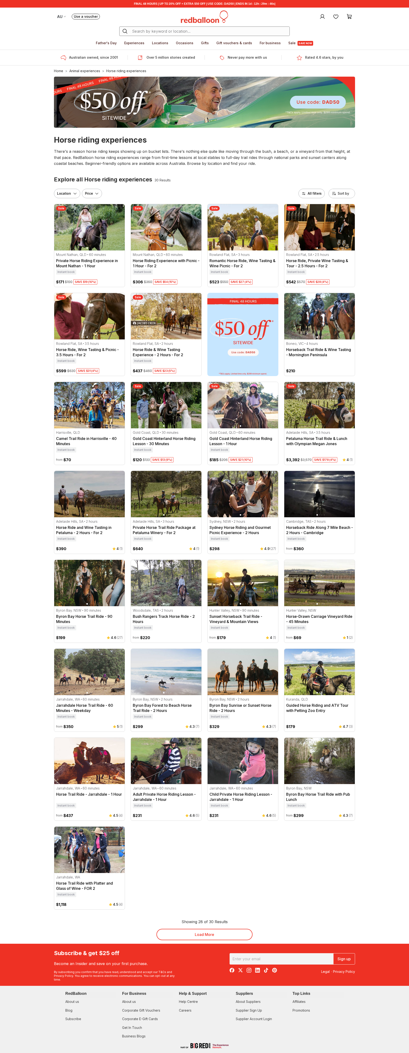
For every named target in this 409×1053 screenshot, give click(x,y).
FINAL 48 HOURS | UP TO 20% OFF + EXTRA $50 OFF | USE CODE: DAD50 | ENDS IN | (204, 3)
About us (72, 1002)
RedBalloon (76, 994)
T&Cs (162, 972)
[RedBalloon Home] (204, 16)
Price (89, 193)
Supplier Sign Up (249, 1010)
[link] (242, 334)
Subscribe (73, 1019)
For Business (134, 994)
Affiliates (299, 1002)
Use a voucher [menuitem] (87, 16)
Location (64, 193)
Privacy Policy (63, 976)
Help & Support (193, 994)
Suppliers (244, 994)
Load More (204, 934)
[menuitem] (321, 16)
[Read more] (65, 58)
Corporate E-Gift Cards (140, 1019)
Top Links (301, 994)
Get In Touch (132, 1028)
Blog (68, 1010)
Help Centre (188, 1002)
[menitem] (336, 16)
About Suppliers (248, 1002)
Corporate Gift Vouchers (141, 1010)
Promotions (301, 1010)
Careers (185, 1010)
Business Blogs (134, 1036)
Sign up (344, 958)
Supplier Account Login (254, 1019)
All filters (315, 193)
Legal (325, 972)
